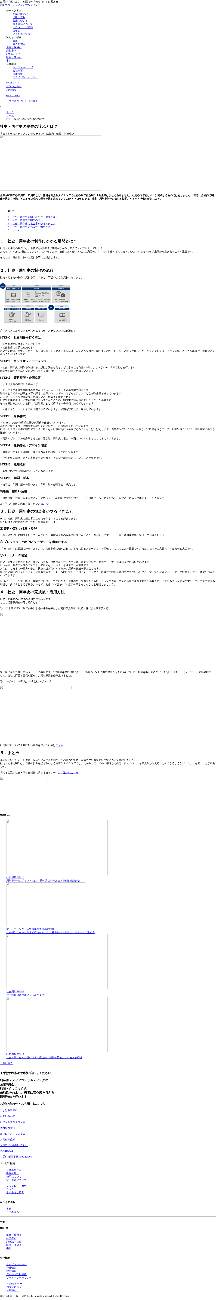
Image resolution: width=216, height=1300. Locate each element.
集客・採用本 (14, 47)
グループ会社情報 (16, 1274)
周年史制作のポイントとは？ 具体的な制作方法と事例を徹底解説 (43, 880)
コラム (16, 30)
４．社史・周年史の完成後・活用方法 (28, 227)
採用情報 (18, 74)
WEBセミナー (14, 83)
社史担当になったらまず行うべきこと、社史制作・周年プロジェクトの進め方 (50, 932)
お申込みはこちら (68, 772)
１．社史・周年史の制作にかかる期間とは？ (32, 217)
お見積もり (12, 1290)
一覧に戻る (6, 1063)
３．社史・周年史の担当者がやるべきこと (31, 223)
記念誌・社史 (14, 54)
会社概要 (18, 70)
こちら (47, 503)
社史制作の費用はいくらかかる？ (25, 995)
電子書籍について (23, 24)
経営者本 (11, 50)
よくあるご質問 (21, 34)
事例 (8, 60)
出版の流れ (19, 17)
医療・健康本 (14, 57)
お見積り (11, 89)
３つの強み (19, 44)
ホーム (10, 112)
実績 (15, 40)
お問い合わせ (14, 86)
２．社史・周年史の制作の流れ (25, 220)
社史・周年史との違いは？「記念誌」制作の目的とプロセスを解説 (44, 1057)
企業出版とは (20, 14)
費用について (20, 20)
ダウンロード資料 (23, 27)
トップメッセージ (23, 67)
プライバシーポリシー (25, 77)
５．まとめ (13, 230)
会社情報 (11, 1267)
